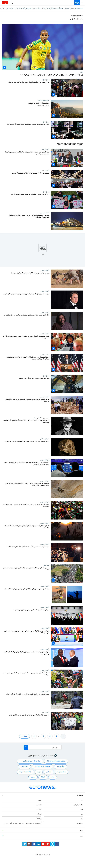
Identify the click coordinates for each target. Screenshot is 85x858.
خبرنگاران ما (79, 823)
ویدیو (81, 818)
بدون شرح (46, 80)
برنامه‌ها (39, 818)
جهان (39, 800)
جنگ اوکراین (36, 8)
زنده (5, 3)
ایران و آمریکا (61, 771)
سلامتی (39, 809)
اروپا (82, 800)
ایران (52, 777)
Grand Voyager (43, 101)
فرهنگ (39, 814)
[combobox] (43, 747)
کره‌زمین (39, 804)
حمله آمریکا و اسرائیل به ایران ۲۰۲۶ (52, 8)
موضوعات (80, 795)
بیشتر (81, 836)
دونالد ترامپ (9, 8)
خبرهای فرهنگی (44, 439)
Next (25, 736)
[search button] (26, 747)
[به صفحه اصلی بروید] (77, 2)
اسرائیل (48, 771)
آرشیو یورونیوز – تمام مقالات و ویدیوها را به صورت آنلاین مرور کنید (22, 823)
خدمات (81, 830)
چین (39, 771)
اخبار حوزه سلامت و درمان (41, 418)
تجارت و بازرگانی (78, 804)
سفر (82, 814)
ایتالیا (43, 777)
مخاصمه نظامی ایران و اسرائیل (74, 8)
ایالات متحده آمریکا (25, 771)
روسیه (33, 777)
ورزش (81, 72)
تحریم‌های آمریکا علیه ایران (23, 8)
